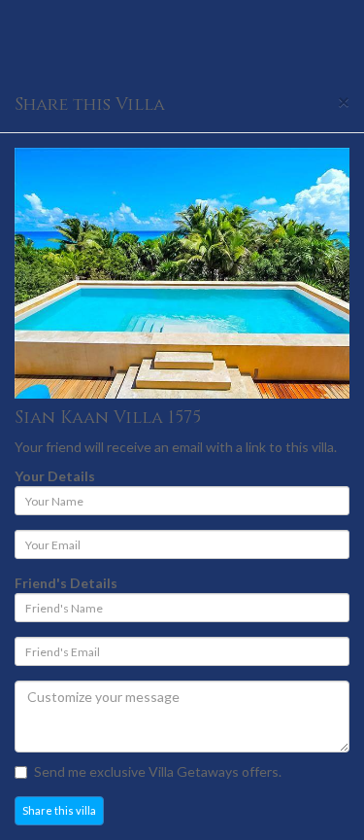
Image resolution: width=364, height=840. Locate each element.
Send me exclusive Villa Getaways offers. (157, 771)
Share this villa (59, 810)
